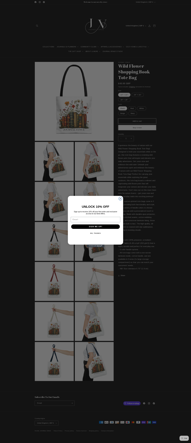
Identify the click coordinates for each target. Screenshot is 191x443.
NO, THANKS (95, 233)
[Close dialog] (120, 198)
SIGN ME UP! (95, 227)
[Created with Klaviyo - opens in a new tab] (95, 246)
